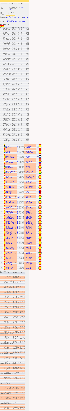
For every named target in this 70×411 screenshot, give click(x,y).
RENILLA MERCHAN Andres (9, 251)
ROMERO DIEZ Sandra (28, 240)
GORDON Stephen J (28, 147)
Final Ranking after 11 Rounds (9, 20)
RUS (27, 18)
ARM (7, 17)
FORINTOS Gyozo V (8, 197)
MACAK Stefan (27, 154)
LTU (13, 18)
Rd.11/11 (21, 21)
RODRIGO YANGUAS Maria (29, 202)
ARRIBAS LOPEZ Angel (9, 151)
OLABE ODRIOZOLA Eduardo (29, 235)
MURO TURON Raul (8, 253)
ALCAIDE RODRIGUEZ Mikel (9, 244)
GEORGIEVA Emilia (8, 213)
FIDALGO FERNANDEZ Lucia (9, 192)
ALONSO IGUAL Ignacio (9, 252)
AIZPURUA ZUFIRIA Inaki (9, 237)
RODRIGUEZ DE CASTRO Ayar (29, 205)
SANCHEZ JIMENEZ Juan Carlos (29, 171)
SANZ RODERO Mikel (28, 215)
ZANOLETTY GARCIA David (9, 226)
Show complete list (2, 270)
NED (19, 18)
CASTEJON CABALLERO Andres (29, 220)
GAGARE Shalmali (8, 160)
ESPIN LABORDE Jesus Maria (9, 267)
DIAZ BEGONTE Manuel (28, 269)
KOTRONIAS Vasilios (28, 162)
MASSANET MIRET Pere (28, 236)
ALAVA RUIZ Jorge (28, 256)
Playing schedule (18, 19)
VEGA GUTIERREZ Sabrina (29, 159)
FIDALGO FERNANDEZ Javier (29, 152)
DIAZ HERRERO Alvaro (9, 200)
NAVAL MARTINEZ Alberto (29, 253)
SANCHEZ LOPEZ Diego (9, 198)
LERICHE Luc (27, 192)
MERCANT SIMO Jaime (28, 188)
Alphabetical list (11, 19)
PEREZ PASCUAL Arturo (28, 197)
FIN (23, 17)
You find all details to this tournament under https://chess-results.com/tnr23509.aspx (11, 1)
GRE (6, 18)
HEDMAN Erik (27, 157)
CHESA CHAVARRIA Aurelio (29, 223)
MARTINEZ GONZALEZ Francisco (10, 218)
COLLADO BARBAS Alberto (9, 195)
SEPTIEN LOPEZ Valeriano (29, 207)
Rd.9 (17, 21)
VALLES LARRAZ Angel (28, 203)
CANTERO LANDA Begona (29, 257)
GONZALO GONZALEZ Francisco (30, 254)
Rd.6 (13, 21)
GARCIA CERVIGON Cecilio (29, 226)
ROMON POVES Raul (28, 151)
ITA (11, 18)
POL (21, 18)
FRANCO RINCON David (9, 243)
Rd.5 (11, 21)
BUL (11, 17)
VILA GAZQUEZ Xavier (9, 178)
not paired (23, 21)
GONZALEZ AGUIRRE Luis (9, 186)
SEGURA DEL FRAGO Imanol (9, 212)
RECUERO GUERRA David (29, 146)
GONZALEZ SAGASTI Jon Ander (10, 258)
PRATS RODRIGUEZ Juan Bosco (29, 172)
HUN (7, 18)
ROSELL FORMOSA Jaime (29, 243)
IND (37, 156)
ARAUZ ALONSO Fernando (9, 188)
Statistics (14, 19)
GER (27, 17)
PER (20, 18)
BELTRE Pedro (27, 245)
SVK (37, 154)
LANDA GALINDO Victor (9, 205)
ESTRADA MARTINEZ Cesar (9, 163)
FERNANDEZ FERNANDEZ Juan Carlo (30, 170)
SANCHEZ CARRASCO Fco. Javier (10, 187)
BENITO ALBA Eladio (9, 257)
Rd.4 (10, 21)
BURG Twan (7, 161)
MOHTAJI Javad (8, 250)
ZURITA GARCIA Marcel (28, 258)
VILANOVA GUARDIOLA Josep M (10, 230)
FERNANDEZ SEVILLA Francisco (10, 208)
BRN (10, 17)
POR (23, 18)
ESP (17, 147)
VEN (17, 144)
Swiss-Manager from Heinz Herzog (12, 14)
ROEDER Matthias (28, 155)
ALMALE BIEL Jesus (28, 251)
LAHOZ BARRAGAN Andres (9, 259)
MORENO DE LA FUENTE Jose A (10, 223)
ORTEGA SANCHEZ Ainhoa (29, 249)
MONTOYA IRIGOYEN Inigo (29, 196)
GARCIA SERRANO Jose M (29, 222)
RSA (25, 18)
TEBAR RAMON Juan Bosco (29, 217)
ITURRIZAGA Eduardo (9, 144)
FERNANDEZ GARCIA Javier (29, 241)
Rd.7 (14, 21)
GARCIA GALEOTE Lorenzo (29, 195)
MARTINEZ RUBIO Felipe (29, 221)
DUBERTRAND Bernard (9, 263)
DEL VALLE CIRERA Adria (9, 182)
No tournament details (8, 16)
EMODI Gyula (27, 198)
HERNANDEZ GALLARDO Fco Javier (10, 150)
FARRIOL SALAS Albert (28, 268)
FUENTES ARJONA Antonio (29, 212)
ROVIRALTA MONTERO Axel (29, 227)
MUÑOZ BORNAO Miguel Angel (10, 249)
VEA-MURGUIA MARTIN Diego (10, 241)
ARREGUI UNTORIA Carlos (29, 228)
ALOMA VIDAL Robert (28, 145)
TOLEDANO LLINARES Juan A (10, 168)
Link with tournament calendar (19, 15)
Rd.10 (19, 21)
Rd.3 (9, 21)
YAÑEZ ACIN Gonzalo (9, 233)
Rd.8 (16, 21)
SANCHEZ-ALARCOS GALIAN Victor (10, 171)
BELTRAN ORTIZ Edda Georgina (29, 224)
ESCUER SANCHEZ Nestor (9, 196)
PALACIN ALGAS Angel (28, 264)
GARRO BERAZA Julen (9, 215)
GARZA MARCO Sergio (28, 144)
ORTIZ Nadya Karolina (28, 180)
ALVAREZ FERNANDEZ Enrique (29, 158)
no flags (13, 16)
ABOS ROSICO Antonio (28, 183)
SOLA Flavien (27, 191)
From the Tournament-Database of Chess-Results (6, 0)
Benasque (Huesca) (10, 9)
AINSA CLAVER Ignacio (9, 234)
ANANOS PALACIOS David (29, 175)
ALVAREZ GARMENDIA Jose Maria (10, 261)
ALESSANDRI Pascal (28, 200)
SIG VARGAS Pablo (8, 203)
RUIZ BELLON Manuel (9, 256)
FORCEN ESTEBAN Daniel (29, 149)
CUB (15, 17)
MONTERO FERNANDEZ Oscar (10, 157)
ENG (21, 17)
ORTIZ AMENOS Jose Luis (9, 193)
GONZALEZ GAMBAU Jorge (9, 206)
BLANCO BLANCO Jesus (28, 234)
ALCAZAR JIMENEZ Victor (9, 147)
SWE (17, 152)
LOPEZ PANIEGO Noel (28, 230)
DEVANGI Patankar (8, 207)
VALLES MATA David (8, 190)
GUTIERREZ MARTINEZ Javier (9, 162)
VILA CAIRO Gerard (28, 225)
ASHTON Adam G (8, 153)
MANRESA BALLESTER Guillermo (30, 263)
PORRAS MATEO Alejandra (29, 190)
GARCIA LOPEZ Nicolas (9, 269)
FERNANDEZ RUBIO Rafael (29, 244)
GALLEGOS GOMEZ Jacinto (9, 246)
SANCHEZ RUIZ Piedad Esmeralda (30, 246)
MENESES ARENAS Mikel (9, 238)
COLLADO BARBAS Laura (29, 182)
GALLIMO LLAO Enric (9, 239)
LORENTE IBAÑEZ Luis (9, 242)
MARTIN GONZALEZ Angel (9, 148)
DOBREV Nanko (8, 166)
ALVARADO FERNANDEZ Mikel (29, 186)
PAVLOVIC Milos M (8, 146)
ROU (24, 18)
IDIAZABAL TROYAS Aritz (29, 233)
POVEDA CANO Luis (8, 254)
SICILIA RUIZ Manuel (28, 167)
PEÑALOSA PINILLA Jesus (9, 154)
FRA (24, 17)
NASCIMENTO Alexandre (29, 181)
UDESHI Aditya (8, 170)
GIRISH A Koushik (8, 172)
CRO (14, 17)
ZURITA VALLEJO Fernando (9, 268)
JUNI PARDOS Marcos (9, 225)
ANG (6, 17)
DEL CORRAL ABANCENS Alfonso (10, 229)
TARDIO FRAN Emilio (28, 247)
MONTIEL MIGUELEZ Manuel (10, 202)
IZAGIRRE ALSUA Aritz (9, 231)
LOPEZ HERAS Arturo (28, 238)
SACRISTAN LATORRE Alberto (29, 208)
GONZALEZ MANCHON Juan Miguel (10, 181)
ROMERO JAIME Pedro (9, 245)
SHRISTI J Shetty (28, 206)
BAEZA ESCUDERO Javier (29, 201)
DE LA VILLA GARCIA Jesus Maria (10, 149)
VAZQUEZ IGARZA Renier (29, 153)
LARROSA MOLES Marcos (9, 228)
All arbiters (21, 7)
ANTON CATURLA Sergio (9, 262)
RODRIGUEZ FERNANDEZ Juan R (30, 176)
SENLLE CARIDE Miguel (9, 191)
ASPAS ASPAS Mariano (28, 248)
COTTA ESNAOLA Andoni (29, 262)
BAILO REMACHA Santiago (29, 242)
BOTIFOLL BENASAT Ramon (29, 185)
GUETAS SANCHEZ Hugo (9, 185)
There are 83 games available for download (11, 22)
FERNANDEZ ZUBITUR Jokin (29, 229)
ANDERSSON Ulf (8, 152)
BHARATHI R (8, 176)
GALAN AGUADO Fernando (9, 216)
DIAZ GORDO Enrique (9, 266)
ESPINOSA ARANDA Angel (29, 160)
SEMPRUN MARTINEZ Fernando (29, 165)
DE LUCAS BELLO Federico (29, 168)
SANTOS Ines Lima (28, 252)
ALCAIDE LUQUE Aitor (28, 193)
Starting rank (7, 19)
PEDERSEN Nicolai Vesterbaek (29, 150)
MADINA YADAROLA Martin (9, 155)
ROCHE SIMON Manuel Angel (10, 222)
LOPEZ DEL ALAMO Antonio (9, 167)
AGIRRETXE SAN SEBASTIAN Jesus (30, 187)
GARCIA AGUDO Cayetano (9, 247)
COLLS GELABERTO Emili (9, 175)
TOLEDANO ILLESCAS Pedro (9, 217)
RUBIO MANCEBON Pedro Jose (10, 235)
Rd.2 (7, 21)
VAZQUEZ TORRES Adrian (29, 166)
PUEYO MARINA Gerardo (9, 227)
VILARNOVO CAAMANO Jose (29, 178)
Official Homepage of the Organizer (10, 15)
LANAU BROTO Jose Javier (9, 264)
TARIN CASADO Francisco (29, 232)
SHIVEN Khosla (27, 173)
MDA (15, 18)
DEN (18, 17)
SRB (17, 146)
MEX (16, 18)
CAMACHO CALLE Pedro (9, 173)
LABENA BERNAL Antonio (29, 213)
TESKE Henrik (8, 145)
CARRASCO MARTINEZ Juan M (10, 156)
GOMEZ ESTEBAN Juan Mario (29, 148)
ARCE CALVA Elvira (8, 236)
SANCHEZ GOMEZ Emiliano (29, 237)
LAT (12, 18)
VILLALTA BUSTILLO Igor (9, 201)
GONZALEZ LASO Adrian (9, 177)
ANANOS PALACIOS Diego (29, 250)
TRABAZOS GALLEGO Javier (9, 211)
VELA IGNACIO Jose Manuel (9, 221)
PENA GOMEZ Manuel (28, 163)
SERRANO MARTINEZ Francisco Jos (10, 232)
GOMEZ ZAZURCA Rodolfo (29, 259)
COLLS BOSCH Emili (28, 218)
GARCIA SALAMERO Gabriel (29, 161)
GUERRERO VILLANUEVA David (29, 216)
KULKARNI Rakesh (28, 156)
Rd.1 (6, 21)
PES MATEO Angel (8, 180)
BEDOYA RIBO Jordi (28, 231)
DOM (19, 17)
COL (13, 17)
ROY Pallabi (7, 210)
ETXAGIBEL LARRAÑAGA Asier (29, 210)
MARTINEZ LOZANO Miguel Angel (10, 159)
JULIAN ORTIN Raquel (28, 267)
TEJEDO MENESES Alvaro (9, 224)
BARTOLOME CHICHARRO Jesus (29, 266)
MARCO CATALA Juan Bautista (10, 248)
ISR (10, 18)
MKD (17, 18)
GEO (26, 17)
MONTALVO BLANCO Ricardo (10, 220)
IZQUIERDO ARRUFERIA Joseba (29, 239)
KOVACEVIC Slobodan (9, 165)
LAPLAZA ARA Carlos (28, 211)
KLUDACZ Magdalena (9, 183)
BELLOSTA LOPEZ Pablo (9, 240)
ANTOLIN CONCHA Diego (29, 177)
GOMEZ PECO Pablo (8, 158)
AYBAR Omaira (27, 261)
